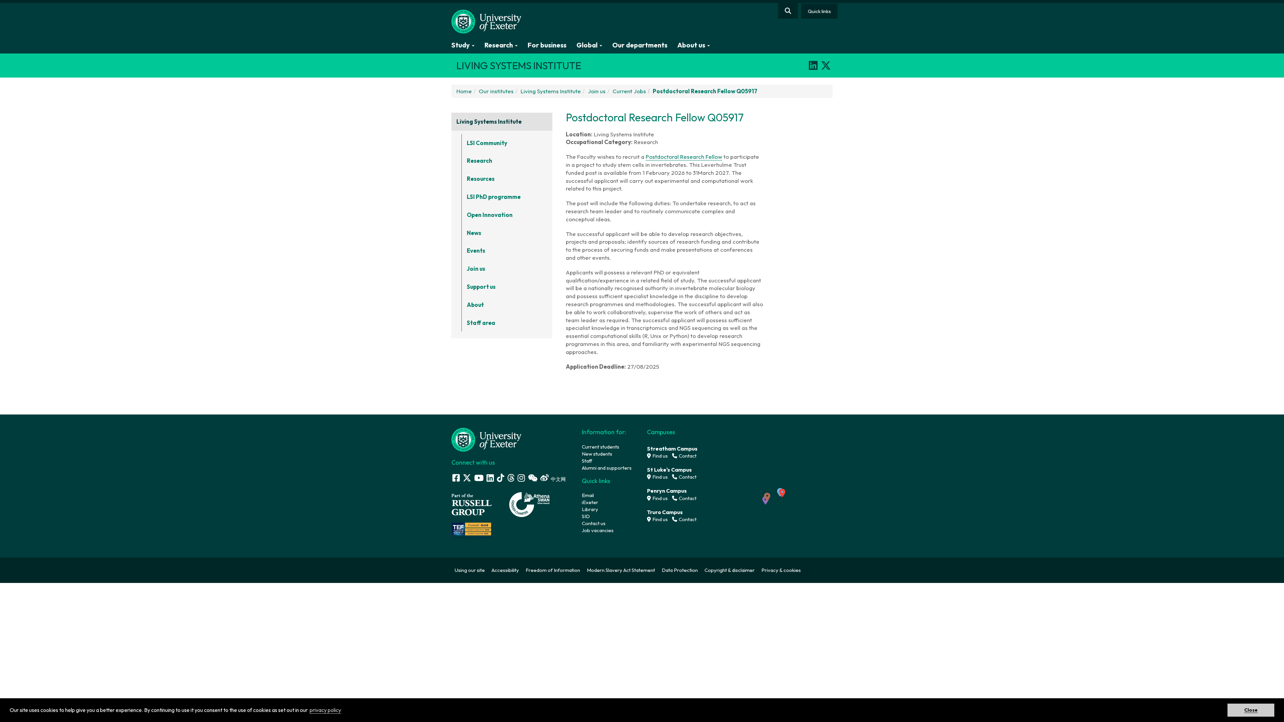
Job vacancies (598, 530)
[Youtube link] (479, 478)
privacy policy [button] (325, 710)
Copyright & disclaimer (730, 570)
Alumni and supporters (607, 468)
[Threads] (511, 478)
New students (597, 454)
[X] (826, 66)
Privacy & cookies (781, 570)
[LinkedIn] (813, 66)
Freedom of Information (553, 570)
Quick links (819, 11)
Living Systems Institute (551, 91)
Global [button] (587, 45)
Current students (600, 447)
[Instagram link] (521, 478)
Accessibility (505, 570)
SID (586, 516)
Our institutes (496, 91)
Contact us (594, 523)
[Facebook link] (456, 478)
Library (590, 509)
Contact (687, 456)
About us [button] (692, 45)
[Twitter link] (467, 478)
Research (479, 160)
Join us (597, 91)
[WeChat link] (532, 478)
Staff (587, 461)
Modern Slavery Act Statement (621, 570)
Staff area (481, 322)
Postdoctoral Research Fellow (684, 156)
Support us (481, 286)
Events (476, 250)
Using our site (470, 570)
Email (588, 495)
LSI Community (487, 142)
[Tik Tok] (500, 478)
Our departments (639, 45)
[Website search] (788, 11)
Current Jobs (629, 91)
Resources (481, 178)
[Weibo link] (544, 478)
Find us (659, 456)
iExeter (590, 502)
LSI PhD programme (494, 196)
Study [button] (461, 45)
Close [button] (1251, 710)
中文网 (558, 479)
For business (547, 45)
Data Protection (680, 570)
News (474, 232)
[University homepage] (486, 439)
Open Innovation (490, 214)
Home (464, 91)
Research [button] (499, 45)
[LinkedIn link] (490, 478)
